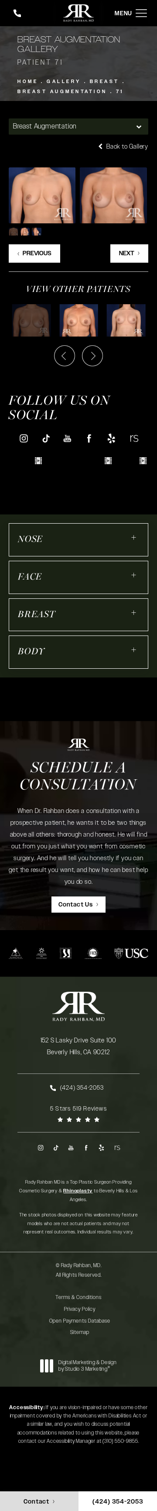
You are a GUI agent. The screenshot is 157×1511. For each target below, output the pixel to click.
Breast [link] (36, 614)
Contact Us (75, 905)
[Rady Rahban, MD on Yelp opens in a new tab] (111, 438)
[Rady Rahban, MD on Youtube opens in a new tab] (67, 438)
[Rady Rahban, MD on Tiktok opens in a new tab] (45, 438)
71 (120, 91)
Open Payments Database (79, 1320)
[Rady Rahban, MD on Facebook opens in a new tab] (89, 438)
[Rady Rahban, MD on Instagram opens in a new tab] (23, 438)
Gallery (64, 81)
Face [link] (30, 577)
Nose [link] (30, 539)
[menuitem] (23, 438)
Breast (104, 81)
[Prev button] (64, 355)
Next (126, 253)
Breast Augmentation (62, 91)
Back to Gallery (126, 146)
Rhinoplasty (77, 1191)
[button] (141, 13)
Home (27, 81)
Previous (37, 253)
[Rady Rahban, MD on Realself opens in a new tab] (133, 438)
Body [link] (31, 652)
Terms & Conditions (78, 1297)
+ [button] (134, 537)
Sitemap (79, 1332)
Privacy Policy (80, 1309)
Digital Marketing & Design (87, 1366)
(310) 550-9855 (120, 1441)
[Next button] (92, 355)
